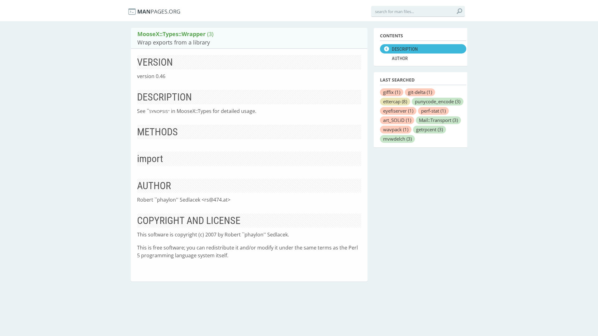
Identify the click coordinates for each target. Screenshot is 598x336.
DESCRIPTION (405, 49)
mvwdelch (397, 139)
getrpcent (429, 129)
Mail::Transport (438, 120)
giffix (391, 92)
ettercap (395, 101)
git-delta (420, 92)
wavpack (395, 129)
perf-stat (433, 111)
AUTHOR (400, 58)
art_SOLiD (397, 120)
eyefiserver (398, 111)
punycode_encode (437, 101)
